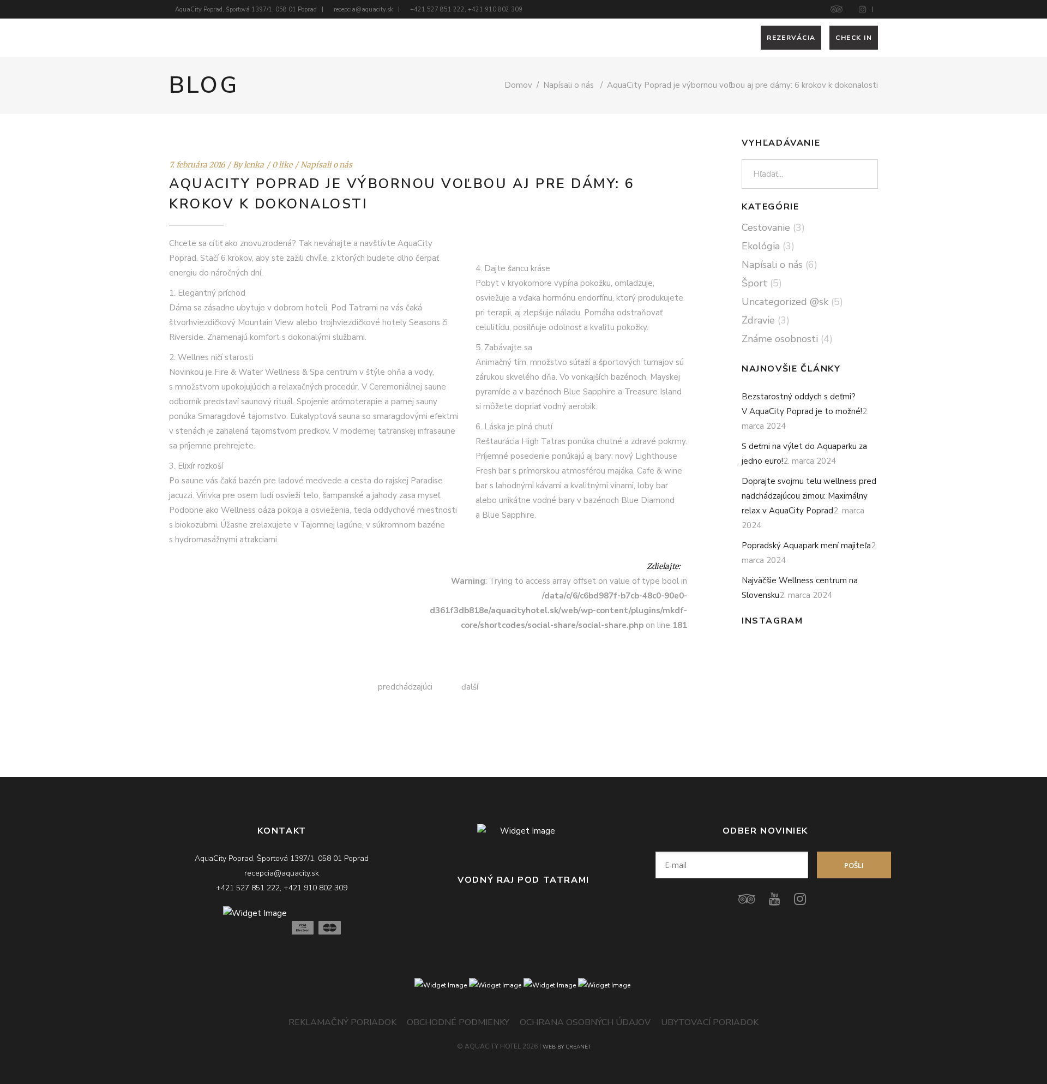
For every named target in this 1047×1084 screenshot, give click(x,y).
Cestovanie (766, 227)
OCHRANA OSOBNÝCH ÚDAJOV (585, 1022)
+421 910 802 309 (495, 9)
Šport (754, 283)
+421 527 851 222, (439, 9)
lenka (254, 165)
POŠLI (854, 865)
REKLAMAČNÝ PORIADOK (342, 1022)
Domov (518, 85)
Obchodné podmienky (458, 1022)
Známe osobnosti (780, 338)
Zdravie (758, 320)
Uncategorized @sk (785, 301)
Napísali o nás (568, 85)
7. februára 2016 (197, 165)
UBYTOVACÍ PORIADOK (710, 1022)
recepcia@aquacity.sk (363, 9)
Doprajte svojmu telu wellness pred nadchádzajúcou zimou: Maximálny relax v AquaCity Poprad (809, 496)
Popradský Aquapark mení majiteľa (806, 545)
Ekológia (761, 246)
